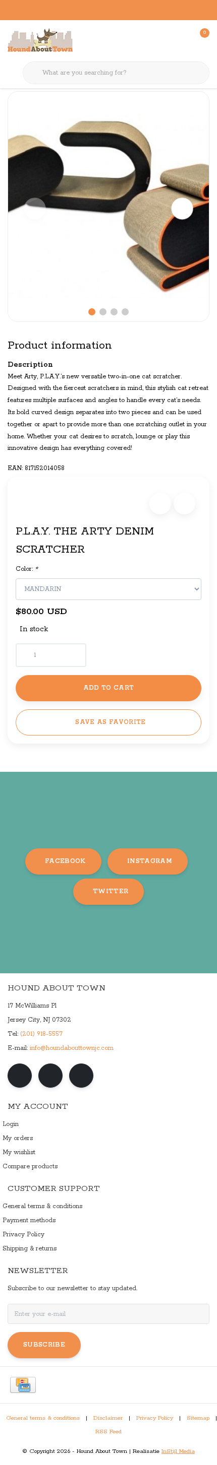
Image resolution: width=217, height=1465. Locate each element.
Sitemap (198, 1418)
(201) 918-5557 (41, 1034)
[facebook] (20, 1075)
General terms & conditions (43, 1418)
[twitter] (81, 1075)
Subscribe (44, 1345)
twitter (110, 891)
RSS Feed (108, 1431)
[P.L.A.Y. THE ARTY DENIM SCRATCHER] (108, 206)
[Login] (161, 40)
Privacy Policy (154, 1418)
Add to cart (108, 688)
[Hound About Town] (40, 40)
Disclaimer (108, 1418)
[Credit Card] (23, 1385)
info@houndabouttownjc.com (72, 1048)
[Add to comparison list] (184, 503)
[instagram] (50, 1075)
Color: (27, 569)
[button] (160, 503)
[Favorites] (180, 40)
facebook (65, 861)
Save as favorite (110, 722)
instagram (149, 861)
